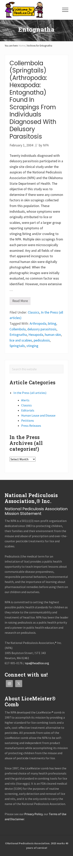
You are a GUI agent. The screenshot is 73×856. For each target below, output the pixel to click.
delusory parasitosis (41, 329)
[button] (65, 10)
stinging (32, 346)
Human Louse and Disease (38, 415)
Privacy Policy (33, 814)
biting (52, 323)
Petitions (27, 420)
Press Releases (31, 426)
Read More (20, 302)
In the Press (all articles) (29, 393)
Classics (33, 312)
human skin (53, 335)
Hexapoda (35, 335)
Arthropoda (38, 323)
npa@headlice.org (37, 663)
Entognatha (18, 335)
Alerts (25, 400)
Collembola (18, 329)
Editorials (27, 410)
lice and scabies (21, 340)
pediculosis (42, 340)
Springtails (17, 346)
